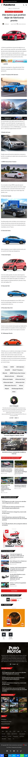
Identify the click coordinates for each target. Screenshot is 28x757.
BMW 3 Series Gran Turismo (18, 373)
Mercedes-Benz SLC (10, 385)
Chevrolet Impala (8, 379)
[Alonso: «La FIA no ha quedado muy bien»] (5, 585)
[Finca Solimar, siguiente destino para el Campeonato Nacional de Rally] (23, 710)
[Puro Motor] (9, 5)
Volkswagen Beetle (17, 388)
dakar (18, 731)
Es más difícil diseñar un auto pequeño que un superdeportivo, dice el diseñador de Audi (17, 577)
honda (8, 733)
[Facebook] (12, 418)
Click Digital (19, 747)
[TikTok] (17, 664)
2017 (10, 731)
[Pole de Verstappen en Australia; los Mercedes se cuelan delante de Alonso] (5, 556)
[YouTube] (16, 418)
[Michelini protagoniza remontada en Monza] (21, 480)
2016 (6, 731)
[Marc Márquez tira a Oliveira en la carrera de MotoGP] (5, 563)
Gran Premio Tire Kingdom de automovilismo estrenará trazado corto (6, 488)
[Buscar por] (26, 5)
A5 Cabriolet (20, 367)
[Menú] (2, 5)
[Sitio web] (10, 418)
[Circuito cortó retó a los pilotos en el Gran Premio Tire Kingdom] (7, 464)
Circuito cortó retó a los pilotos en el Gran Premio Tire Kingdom (6, 470)
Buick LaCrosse (10, 376)
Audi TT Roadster (18, 370)
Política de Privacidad (5, 723)
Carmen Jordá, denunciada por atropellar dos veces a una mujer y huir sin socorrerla (18, 569)
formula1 (3, 733)
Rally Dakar (4, 738)
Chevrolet (20, 376)
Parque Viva (15, 736)
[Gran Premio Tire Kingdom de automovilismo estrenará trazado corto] (7, 480)
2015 (3, 731)
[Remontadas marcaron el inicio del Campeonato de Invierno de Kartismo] (14, 710)
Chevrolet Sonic (20, 379)
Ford (25, 731)
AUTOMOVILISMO (16, 8)
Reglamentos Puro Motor (6, 721)
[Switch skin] (23, 5)
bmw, (6, 367)
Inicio (10, 8)
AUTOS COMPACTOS (18, 11)
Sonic (21, 385)
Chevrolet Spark (8, 382)
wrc (13, 738)
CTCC (14, 731)
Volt (14, 391)
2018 (12, 367)
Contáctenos (3, 719)
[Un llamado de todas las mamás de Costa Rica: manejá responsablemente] (14, 699)
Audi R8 (8, 370)
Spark (7, 388)
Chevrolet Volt (20, 382)
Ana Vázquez (6, 23)
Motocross (4, 736)
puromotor (22, 736)
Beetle (5, 373)
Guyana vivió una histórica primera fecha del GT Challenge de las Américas (21, 471)
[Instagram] (18, 418)
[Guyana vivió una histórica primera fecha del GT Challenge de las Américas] (21, 464)
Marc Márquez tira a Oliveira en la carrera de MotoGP (18, 561)
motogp (9, 736)
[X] (14, 418)
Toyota (9, 738)
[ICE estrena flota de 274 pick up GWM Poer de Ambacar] (14, 705)
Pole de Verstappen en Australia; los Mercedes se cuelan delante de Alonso (17, 555)
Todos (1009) (14, 590)
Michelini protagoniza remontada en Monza (20, 486)
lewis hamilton (14, 733)
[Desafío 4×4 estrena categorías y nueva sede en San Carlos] (23, 699)
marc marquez (22, 733)
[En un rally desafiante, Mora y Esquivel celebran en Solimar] (23, 705)
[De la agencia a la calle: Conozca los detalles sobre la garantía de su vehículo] (5, 699)
